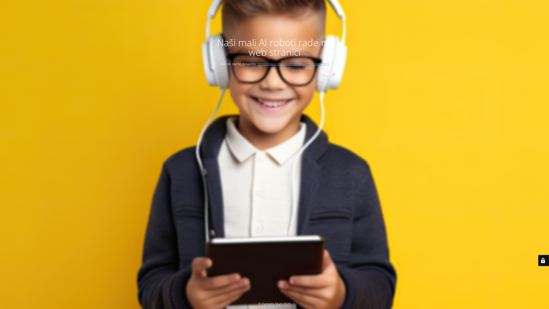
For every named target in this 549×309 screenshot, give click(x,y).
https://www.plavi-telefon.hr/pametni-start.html (293, 64)
